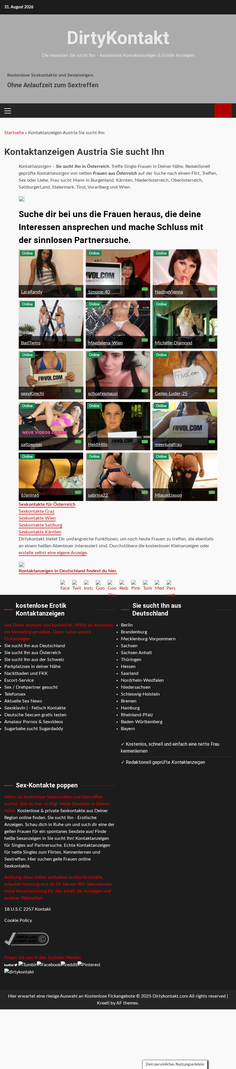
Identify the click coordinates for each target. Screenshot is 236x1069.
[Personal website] (171, 584)
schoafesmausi (103, 393)
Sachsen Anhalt (136, 652)
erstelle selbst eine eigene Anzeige (53, 552)
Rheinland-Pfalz (137, 715)
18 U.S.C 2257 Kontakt (27, 909)
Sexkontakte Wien (37, 518)
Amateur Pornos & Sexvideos (33, 721)
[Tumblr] (147, 584)
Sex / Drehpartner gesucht (31, 687)
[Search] (208, 110)
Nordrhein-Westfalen (142, 680)
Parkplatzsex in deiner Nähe (32, 666)
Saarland (129, 673)
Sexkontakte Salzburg (40, 525)
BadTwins (31, 343)
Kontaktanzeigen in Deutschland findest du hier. (68, 571)
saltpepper (31, 444)
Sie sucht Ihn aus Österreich (32, 652)
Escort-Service (19, 680)
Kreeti (103, 1003)
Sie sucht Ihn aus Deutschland (34, 645)
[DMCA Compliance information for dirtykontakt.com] (26, 939)
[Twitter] (76, 584)
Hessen (128, 666)
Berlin (127, 625)
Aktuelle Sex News (23, 701)
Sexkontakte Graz (36, 511)
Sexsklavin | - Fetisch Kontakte (35, 708)
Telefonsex (15, 694)
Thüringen (131, 659)
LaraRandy (31, 292)
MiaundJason (168, 495)
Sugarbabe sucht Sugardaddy (33, 728)
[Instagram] (88, 584)
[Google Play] (112, 584)
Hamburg (130, 708)
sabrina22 (98, 495)
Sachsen (129, 645)
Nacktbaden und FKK (26, 673)
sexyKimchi (32, 393)
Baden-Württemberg (141, 721)
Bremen (128, 701)
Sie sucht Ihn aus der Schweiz (34, 659)
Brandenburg (134, 632)
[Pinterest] (135, 584)
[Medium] (159, 584)
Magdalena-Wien (105, 343)
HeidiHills (98, 444)
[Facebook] (64, 584)
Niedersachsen (136, 687)
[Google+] (100, 584)
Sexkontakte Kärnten (40, 532)
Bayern (128, 728)
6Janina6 (30, 495)
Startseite (14, 132)
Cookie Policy (18, 920)
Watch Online (223, 110)
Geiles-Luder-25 (171, 393)
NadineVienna (169, 292)
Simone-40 (99, 292)
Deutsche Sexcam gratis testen (35, 715)
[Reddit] (123, 584)
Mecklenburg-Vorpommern (148, 639)
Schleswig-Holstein (140, 694)
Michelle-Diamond (173, 343)
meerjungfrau (168, 444)
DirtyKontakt (118, 37)
